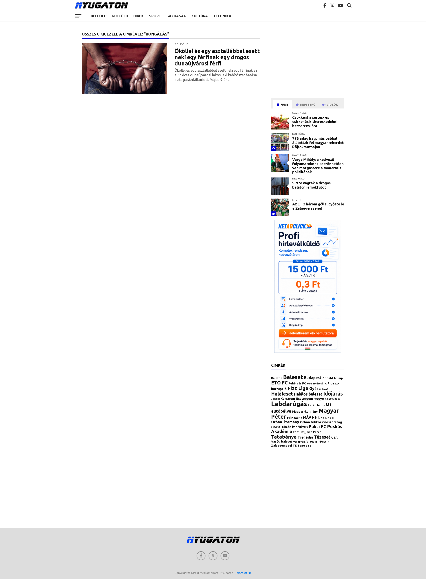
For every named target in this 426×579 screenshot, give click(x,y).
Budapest (312, 378)
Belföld (98, 16)
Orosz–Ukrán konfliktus (289, 427)
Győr (325, 389)
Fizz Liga (298, 388)
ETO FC (279, 382)
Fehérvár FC (297, 383)
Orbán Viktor (310, 422)
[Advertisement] (308, 63)
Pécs (296, 432)
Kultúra (199, 16)
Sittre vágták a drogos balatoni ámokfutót (311, 185)
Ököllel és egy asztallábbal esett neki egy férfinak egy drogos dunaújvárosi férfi (217, 57)
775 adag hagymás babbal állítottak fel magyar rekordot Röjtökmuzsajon (318, 142)
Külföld (120, 16)
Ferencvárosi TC (317, 383)
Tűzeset (322, 437)
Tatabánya (284, 436)
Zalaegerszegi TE (284, 445)
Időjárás (333, 393)
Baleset (293, 377)
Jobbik (275, 398)
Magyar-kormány (305, 411)
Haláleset (282, 393)
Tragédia (305, 437)
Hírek (138, 16)
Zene (301, 445)
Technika (222, 16)
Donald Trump (332, 378)
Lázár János (316, 405)
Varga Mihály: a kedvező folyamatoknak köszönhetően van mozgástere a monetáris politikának (317, 165)
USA (334, 437)
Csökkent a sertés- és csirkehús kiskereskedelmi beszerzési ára (314, 121)
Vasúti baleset (281, 441)
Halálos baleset (308, 394)
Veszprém (299, 441)
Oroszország (332, 422)
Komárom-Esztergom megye (302, 398)
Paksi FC (317, 426)
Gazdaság (176, 16)
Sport (155, 16)
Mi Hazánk (294, 417)
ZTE (308, 445)
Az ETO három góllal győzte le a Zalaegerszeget (318, 206)
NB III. (331, 417)
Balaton (276, 378)
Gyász (315, 388)
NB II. (324, 417)
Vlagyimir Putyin (317, 441)
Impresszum (244, 572)
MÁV (307, 417)
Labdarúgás (289, 404)
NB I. (316, 417)
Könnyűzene (333, 398)
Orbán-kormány (285, 422)
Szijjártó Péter (310, 432)
